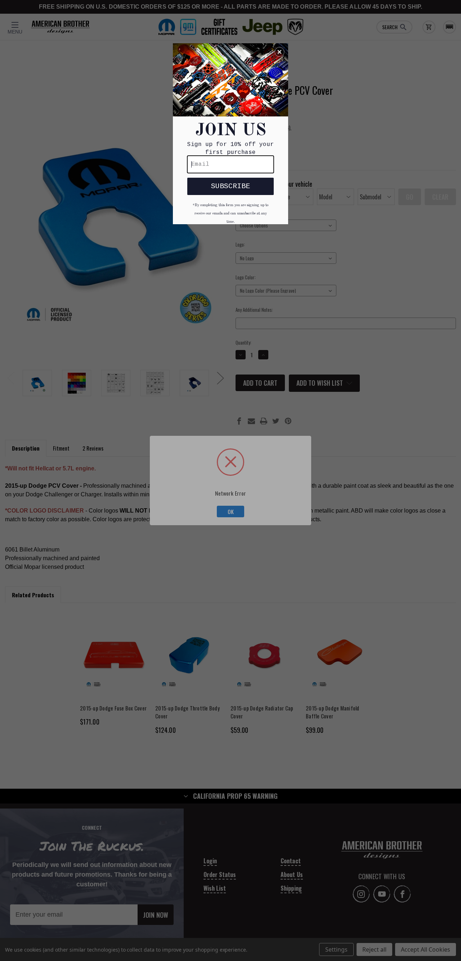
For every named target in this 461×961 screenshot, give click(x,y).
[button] (279, 52)
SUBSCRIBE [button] (230, 186)
